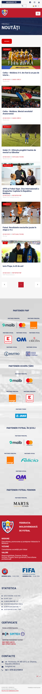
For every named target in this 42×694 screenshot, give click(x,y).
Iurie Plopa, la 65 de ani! (13, 266)
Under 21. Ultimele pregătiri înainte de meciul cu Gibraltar (19, 151)
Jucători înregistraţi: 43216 (13, 604)
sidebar (6, 41)
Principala (5, 24)
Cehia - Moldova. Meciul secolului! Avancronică (18, 112)
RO (36, 6)
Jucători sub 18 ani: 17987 (13, 609)
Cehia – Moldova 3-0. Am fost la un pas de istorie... (21, 74)
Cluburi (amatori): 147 (11, 601)
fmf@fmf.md (10, 666)
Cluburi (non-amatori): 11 (12, 607)
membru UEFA (6, 576)
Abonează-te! (11, 2)
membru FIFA (27, 576)
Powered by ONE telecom (34, 687)
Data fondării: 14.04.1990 (12, 596)
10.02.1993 (15, 576)
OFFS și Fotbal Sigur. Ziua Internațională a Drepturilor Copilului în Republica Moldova (21, 191)
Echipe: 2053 (8, 598)
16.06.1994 (36, 576)
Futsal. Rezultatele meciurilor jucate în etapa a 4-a (19, 228)
